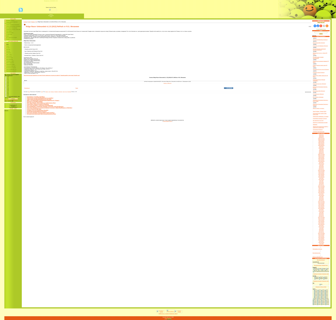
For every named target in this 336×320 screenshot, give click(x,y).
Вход (51, 16)
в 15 (8, 83)
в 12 (8, 79)
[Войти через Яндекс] (321, 26)
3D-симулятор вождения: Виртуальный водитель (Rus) (41, 114)
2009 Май (321, 149)
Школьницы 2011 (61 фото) (319, 42)
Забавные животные (10, 66)
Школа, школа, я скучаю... (318, 108)
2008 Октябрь (321, 140)
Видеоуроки (9, 56)
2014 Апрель (321, 226)
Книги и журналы (10, 62)
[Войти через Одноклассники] (327, 26)
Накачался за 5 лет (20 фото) (319, 83)
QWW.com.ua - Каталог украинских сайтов (168, 313)
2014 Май (321, 228)
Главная (51, 14)
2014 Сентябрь (321, 233)
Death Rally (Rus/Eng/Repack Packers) (37, 111)
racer (49, 91)
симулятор (60, 91)
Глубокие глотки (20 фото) (319, 72)
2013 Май (321, 212)
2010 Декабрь (321, 174)
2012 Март (321, 193)
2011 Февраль (321, 176)
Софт (7, 42)
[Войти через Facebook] (318, 26)
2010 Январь (321, 159)
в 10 (8, 76)
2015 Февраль (321, 239)
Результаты (7, 99)
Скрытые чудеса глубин (321, 286)
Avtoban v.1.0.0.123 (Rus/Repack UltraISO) (37, 110)
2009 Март (321, 146)
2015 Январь (321, 238)
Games (46, 91)
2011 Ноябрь (321, 188)
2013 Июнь (321, 213)
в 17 (8, 86)
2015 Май (321, 243)
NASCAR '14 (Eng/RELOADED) (35, 101)
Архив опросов (14, 99)
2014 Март (321, 225)
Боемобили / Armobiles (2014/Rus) (36, 96)
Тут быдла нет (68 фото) (318, 94)
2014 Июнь (321, 229)
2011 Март (321, 178)
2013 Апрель (321, 210)
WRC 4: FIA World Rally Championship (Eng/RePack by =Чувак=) (43, 100)
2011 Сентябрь (321, 186)
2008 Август (321, 137)
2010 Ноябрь (321, 172)
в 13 (8, 81)
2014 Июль (321, 230)
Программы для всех (317, 249)
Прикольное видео (10, 64)
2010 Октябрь (321, 171)
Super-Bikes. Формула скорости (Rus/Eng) (38, 104)
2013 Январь (321, 207)
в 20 (8, 90)
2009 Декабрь (321, 158)
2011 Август (321, 184)
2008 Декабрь (321, 142)
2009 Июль (321, 151)
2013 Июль (321, 214)
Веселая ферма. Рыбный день (321, 265)
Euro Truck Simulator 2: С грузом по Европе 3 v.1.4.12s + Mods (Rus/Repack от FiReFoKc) (49, 107)
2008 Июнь (321, 134)
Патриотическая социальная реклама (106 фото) (319, 49)
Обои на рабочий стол (11, 69)
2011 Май (321, 180)
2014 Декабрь (321, 237)
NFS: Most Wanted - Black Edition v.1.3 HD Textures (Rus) (41, 103)
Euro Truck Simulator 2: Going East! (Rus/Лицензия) (40, 105)
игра (66, 91)
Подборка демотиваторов (318, 131)
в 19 (8, 89)
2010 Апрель (321, 163)
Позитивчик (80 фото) (318, 129)
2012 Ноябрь (321, 204)
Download (69, 91)
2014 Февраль (321, 224)
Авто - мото (9, 54)
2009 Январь (321, 144)
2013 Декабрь (321, 221)
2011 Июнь (321, 182)
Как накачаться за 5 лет (318, 120)
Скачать (52, 91)
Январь (33, 21)
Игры (7, 44)
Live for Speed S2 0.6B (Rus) (34, 109)
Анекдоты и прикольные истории (320, 122)
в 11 (8, 78)
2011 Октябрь (321, 187)
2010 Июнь (321, 166)
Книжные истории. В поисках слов (320, 273)
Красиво (8, 49)
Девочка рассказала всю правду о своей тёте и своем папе (320, 127)
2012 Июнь (321, 197)
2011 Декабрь (321, 189)
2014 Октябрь (321, 234)
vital (42, 91)
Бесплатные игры (316, 252)
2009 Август (321, 153)
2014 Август (321, 231)
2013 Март (321, 209)
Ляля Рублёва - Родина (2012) (319, 111)
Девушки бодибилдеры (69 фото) (320, 39)
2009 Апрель (321, 147)
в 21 (8, 92)
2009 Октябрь (321, 155)
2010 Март (321, 162)
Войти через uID (321, 22)
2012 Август (321, 200)
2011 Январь (321, 175)
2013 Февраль (321, 208)
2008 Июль (321, 136)
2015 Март (321, 241)
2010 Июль (321, 167)
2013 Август (321, 216)
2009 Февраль (321, 145)
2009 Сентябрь (321, 154)
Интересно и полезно (11, 67)
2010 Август (321, 168)
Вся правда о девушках (318, 97)
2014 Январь (321, 222)
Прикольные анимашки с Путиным (320, 116)
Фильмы (8, 51)
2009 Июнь (321, 150)
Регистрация (51, 15)
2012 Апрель (321, 195)
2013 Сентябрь (321, 217)
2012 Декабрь (321, 205)
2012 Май (321, 196)
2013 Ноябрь (321, 220)
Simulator (56, 91)
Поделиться (27, 88)
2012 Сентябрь (321, 201)
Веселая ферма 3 (321, 259)
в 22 (8, 93)
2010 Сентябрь (321, 170)
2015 (29, 21)
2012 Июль (321, 199)
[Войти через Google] (324, 25)
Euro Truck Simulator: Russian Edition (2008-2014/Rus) (40, 112)
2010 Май (321, 165)
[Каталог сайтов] (165, 312)
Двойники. (315, 124)
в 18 (8, 88)
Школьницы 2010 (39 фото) (319, 90)
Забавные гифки (10, 61)
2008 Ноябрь (321, 141)
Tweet (76, 88)
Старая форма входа (321, 29)
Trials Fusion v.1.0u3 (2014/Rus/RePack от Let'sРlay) (40, 98)
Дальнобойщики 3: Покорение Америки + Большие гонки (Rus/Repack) (45, 106)
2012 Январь (321, 191)
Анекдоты (8, 52)
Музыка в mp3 (9, 57)
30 (36, 21)
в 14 (8, 82)
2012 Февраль (321, 192)
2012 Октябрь (321, 203)
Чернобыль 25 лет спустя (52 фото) (321, 69)
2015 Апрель (321, 242)
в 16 (8, 85)
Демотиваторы (9, 59)
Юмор (7, 46)
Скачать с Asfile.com (167, 83)
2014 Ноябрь (321, 235)
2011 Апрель (321, 179)
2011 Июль (321, 183)
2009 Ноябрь (321, 157)
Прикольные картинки (11, 71)
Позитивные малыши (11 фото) (320, 118)
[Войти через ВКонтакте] (315, 26)
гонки (64, 91)
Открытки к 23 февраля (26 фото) (320, 45)
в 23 (8, 95)
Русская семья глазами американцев (318, 58)
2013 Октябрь (321, 218)
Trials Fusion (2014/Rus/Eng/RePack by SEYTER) (39, 99)
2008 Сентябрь (321, 138)
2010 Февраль (321, 161)
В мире (8, 47)
